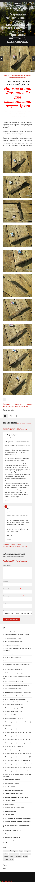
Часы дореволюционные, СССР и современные (18, 692)
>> (4, 400)
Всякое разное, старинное (12, 783)
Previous (1, 58)
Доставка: (6, 610)
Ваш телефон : (13, 595)
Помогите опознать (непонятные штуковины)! (18, 821)
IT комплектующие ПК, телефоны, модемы (17, 634)
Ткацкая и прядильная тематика (14, 793)
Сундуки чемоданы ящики (12, 645)
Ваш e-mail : (12, 588)
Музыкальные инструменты (13, 638)
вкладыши (27, 851)
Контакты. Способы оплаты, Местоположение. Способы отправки (17, 113)
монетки (6, 856)
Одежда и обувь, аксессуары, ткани (14, 807)
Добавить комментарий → (24, 423)
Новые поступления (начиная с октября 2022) (18, 722)
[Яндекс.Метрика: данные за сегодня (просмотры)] (6, 881)
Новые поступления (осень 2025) (14, 669)
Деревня (15, 851)
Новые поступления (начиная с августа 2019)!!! (18, 753)
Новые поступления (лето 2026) (14, 641)
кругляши (27, 853)
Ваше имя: (6, 581)
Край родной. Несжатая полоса (13, 830)
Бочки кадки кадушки (11, 631)
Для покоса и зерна (10, 811)
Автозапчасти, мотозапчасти (13, 653)
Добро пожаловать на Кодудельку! (17, 9)
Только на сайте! (9, 814)
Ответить (7, 500)
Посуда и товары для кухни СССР (14, 708)
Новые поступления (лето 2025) (14, 681)
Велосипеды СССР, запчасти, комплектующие (18, 818)
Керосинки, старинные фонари (14, 790)
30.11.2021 (14, 509)
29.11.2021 (20, 435)
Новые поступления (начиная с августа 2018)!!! (18, 767)
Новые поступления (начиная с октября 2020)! (18, 739)
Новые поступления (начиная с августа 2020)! (18, 743)
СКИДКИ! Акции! (10, 786)
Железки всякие (9, 804)
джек (22, 853)
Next (33, 58)
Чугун (20, 851)
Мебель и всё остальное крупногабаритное (17, 685)
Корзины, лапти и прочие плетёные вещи (16, 797)
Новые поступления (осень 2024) (14, 688)
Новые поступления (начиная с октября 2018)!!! (18, 764)
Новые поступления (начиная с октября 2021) (18, 732)
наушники (18, 856)
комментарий (7, 565)
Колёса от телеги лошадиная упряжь (15, 673)
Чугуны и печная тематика (12, 779)
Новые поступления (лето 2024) (14, 695)
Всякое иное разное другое (12, 837)
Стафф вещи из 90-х (10, 834)
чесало (11, 859)
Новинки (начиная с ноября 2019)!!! (15, 750)
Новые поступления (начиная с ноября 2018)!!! (18, 760)
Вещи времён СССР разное (12, 715)
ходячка (6, 859)
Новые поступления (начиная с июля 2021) (17, 736)
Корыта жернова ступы (11, 660)
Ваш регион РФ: (8, 603)
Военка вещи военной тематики (14, 718)
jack (10, 851)
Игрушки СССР (9, 725)
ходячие (25, 856)
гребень (6, 853)
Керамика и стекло (10, 800)
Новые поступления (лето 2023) (14, 711)
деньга (11, 853)
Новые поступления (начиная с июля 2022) (17, 729)
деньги (17, 853)
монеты (12, 856)
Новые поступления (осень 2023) (14, 704)
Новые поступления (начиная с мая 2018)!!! (17, 771)
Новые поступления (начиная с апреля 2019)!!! (18, 757)
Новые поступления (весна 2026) (14, 657)
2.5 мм (5, 851)
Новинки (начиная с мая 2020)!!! (14, 746)
